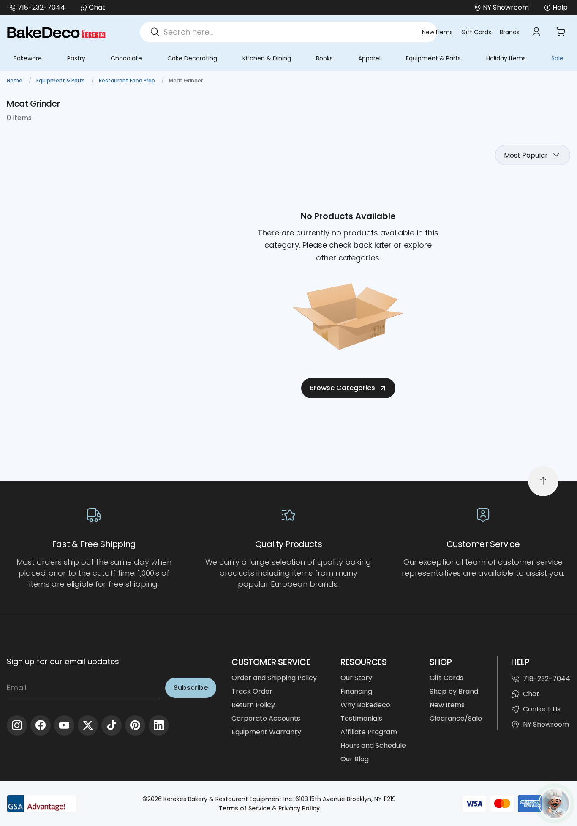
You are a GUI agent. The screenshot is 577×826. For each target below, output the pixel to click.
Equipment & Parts (433, 58)
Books (324, 58)
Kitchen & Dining (266, 58)
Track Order (251, 691)
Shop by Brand (454, 691)
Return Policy (253, 705)
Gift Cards (476, 32)
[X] (88, 725)
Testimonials (361, 718)
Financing (356, 691)
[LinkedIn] (159, 725)
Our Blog (354, 759)
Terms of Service (244, 808)
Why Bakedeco (365, 705)
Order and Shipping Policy (274, 678)
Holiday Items (506, 58)
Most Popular (526, 155)
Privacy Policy (299, 808)
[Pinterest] (135, 725)
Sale (557, 58)
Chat (97, 7)
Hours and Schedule (373, 745)
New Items (437, 32)
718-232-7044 (41, 7)
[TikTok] (111, 725)
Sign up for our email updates (63, 661)
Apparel (369, 58)
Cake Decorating (192, 58)
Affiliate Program (368, 732)
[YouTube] (64, 725)
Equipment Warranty (266, 732)
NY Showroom (546, 724)
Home (15, 80)
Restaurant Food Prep (127, 80)
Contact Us (542, 709)
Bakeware (28, 58)
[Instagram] (17, 725)
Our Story (356, 678)
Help (560, 7)
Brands (510, 32)
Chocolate (126, 58)
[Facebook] (40, 725)
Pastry (76, 58)
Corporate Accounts (265, 718)
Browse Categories (342, 388)
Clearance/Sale (456, 718)
